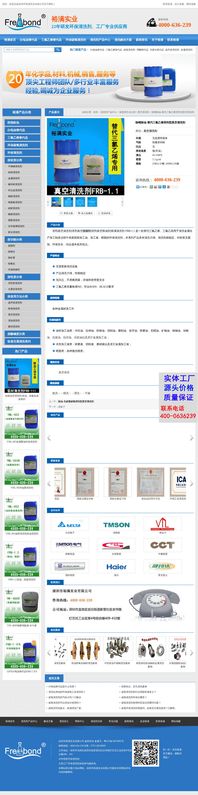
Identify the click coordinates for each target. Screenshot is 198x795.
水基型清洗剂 (15, 289)
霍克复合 (162, 575)
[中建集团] (163, 545)
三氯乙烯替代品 (51, 39)
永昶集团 (116, 554)
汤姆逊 (116, 532)
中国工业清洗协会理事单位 (170, 498)
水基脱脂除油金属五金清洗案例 (169, 665)
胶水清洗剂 (14, 232)
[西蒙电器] (70, 545)
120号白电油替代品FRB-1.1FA (22, 671)
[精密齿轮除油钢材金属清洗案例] (137, 659)
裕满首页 (10, 39)
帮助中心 (79, 721)
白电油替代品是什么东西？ (62, 686)
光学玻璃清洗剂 (16, 226)
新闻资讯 (142, 39)
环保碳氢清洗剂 (76, 39)
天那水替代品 (157, 49)
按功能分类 (15, 239)
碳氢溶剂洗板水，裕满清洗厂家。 (66, 708)
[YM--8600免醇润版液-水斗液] (22, 622)
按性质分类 (15, 277)
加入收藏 (179, 4)
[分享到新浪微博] (155, 186)
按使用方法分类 (18, 296)
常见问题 (113, 721)
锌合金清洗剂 (15, 190)
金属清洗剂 (186, 49)
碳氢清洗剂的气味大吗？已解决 (65, 697)
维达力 (162, 532)
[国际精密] (70, 566)
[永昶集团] (116, 545)
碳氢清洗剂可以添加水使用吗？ (65, 702)
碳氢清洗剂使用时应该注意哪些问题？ (141, 702)
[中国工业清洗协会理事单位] (169, 496)
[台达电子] (70, 524)
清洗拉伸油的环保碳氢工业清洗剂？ (67, 692)
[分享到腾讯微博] (160, 186)
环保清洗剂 (15, 152)
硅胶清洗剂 (14, 208)
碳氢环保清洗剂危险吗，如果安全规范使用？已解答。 (149, 708)
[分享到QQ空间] (151, 186)
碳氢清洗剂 (129, 49)
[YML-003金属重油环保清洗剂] (22, 438)
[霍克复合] (163, 566)
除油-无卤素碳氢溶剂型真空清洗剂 (76, 401)
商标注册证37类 (104, 498)
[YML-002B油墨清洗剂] (22, 484)
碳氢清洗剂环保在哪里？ (134, 697)
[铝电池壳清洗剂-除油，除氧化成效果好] (22, 392)
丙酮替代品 (142, 49)
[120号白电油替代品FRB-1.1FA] (22, 668)
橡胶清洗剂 (14, 214)
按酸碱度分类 (16, 333)
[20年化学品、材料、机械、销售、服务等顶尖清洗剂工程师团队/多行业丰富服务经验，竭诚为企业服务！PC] (99, 81)
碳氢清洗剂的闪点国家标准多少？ (138, 692)
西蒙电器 (70, 554)
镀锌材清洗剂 (15, 184)
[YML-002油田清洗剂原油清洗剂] (22, 530)
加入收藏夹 (87, 213)
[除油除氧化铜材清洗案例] (71, 659)
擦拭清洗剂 (14, 326)
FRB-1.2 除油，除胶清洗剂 (22, 579)
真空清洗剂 (14, 314)
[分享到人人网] (164, 186)
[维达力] (163, 524)
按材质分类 (15, 160)
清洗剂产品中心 (100, 39)
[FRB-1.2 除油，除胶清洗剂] (22, 576)
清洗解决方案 (123, 39)
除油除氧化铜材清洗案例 (70, 663)
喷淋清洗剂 (14, 308)
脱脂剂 (11, 245)
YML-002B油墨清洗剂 (22, 487)
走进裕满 (144, 721)
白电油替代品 (28, 39)
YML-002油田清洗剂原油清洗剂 (22, 533)
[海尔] (116, 566)
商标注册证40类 (71, 498)
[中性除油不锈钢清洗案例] (104, 659)
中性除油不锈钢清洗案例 (103, 663)
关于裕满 (157, 39)
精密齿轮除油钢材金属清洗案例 (136, 665)
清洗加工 (64, 721)
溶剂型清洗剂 (15, 283)
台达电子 (70, 532)
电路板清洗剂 (15, 202)
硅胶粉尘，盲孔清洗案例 (134, 686)
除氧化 (11, 263)
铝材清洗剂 (14, 172)
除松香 (11, 257)
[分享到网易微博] (168, 186)
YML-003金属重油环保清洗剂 (22, 441)
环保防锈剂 (14, 269)
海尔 (116, 575)
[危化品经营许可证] (137, 496)
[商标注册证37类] (104, 496)
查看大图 (68, 213)
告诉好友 (106, 213)
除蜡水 (11, 251)
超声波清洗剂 (172, 49)
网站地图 (191, 4)
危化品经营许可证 (137, 498)
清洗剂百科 (96, 721)
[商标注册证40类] (71, 496)
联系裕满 (167, 4)
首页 (95, 112)
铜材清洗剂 (14, 196)
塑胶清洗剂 (14, 220)
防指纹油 (13, 122)
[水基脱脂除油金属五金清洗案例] (169, 659)
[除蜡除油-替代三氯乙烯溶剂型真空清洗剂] (56, 206)
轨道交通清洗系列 (19, 341)
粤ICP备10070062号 (114, 741)
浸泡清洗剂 (14, 320)
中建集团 (162, 554)
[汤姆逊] (116, 524)
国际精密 (70, 575)
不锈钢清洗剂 (15, 166)
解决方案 (48, 721)
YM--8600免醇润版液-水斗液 (22, 625)
